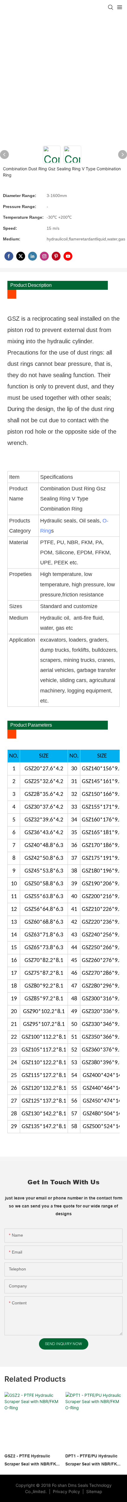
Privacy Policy (67, 1491)
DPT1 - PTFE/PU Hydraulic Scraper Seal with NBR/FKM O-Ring (93, 1461)
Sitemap (93, 1491)
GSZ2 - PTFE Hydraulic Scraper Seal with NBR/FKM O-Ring (32, 1461)
